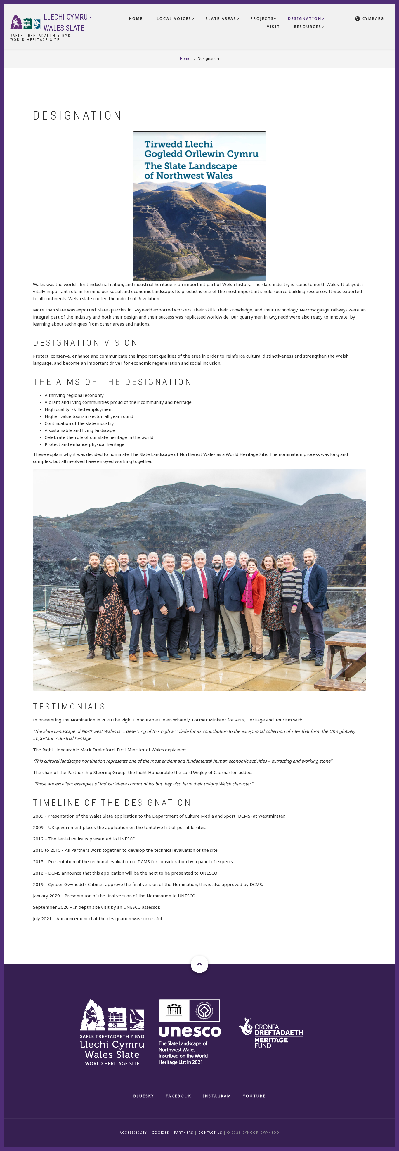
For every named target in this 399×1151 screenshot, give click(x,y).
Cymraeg (373, 18)
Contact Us (210, 1133)
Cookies (160, 1133)
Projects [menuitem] (262, 18)
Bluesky (143, 1095)
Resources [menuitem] (308, 26)
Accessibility (133, 1133)
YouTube (254, 1095)
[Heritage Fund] (277, 1031)
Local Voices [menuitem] (174, 18)
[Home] (25, 21)
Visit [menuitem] (273, 26)
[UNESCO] (197, 1031)
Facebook (178, 1095)
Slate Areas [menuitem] (221, 18)
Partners (183, 1133)
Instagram (217, 1095)
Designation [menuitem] (305, 18)
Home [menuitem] (136, 18)
